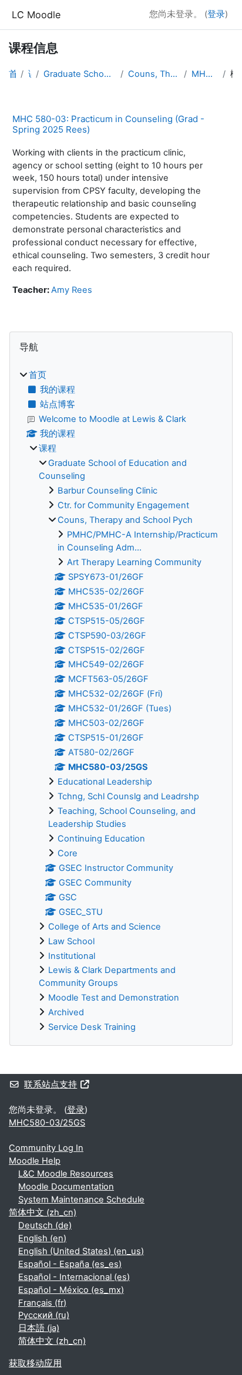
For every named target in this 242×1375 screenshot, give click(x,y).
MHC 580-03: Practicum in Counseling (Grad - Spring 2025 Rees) (108, 124)
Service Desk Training (92, 1027)
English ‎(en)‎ (42, 1238)
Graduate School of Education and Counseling (79, 74)
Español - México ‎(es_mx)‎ (71, 1290)
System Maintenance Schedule (81, 1199)
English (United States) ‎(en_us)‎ (81, 1251)
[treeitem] (121, 701)
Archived (66, 1012)
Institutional (71, 956)
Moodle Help (34, 1161)
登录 (216, 14)
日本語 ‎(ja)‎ (38, 1328)
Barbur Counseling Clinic (107, 490)
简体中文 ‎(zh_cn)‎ (42, 1212)
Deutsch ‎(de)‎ (45, 1225)
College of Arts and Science (104, 926)
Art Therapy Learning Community (134, 562)
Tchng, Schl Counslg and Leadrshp (128, 796)
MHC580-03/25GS (205, 74)
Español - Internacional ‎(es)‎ (74, 1277)
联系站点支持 (50, 1084)
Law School (71, 941)
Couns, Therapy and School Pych (153, 74)
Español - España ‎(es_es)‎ (70, 1264)
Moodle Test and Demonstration (113, 997)
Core (68, 853)
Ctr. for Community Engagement (123, 505)
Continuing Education (101, 838)
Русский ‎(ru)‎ (43, 1315)
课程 (29, 74)
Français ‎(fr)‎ (42, 1303)
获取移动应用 (35, 1363)
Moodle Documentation (66, 1186)
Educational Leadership (105, 781)
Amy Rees (71, 290)
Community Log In (46, 1148)
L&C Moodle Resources (65, 1173)
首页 (12, 74)
